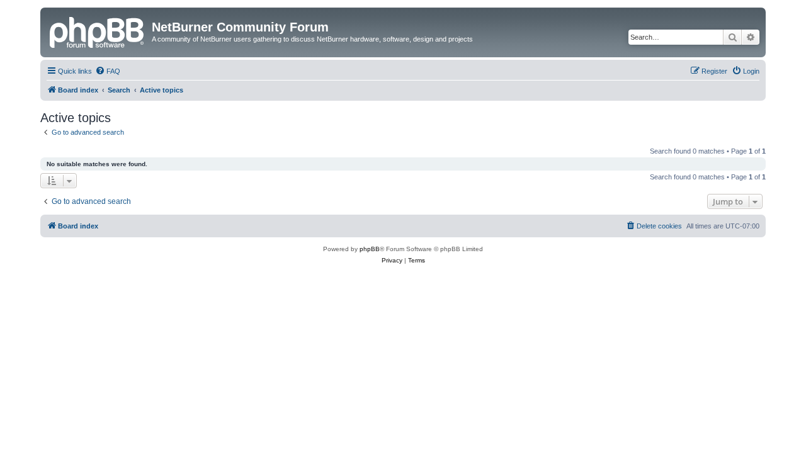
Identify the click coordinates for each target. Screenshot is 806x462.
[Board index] (97, 31)
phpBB (370, 248)
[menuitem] (107, 71)
